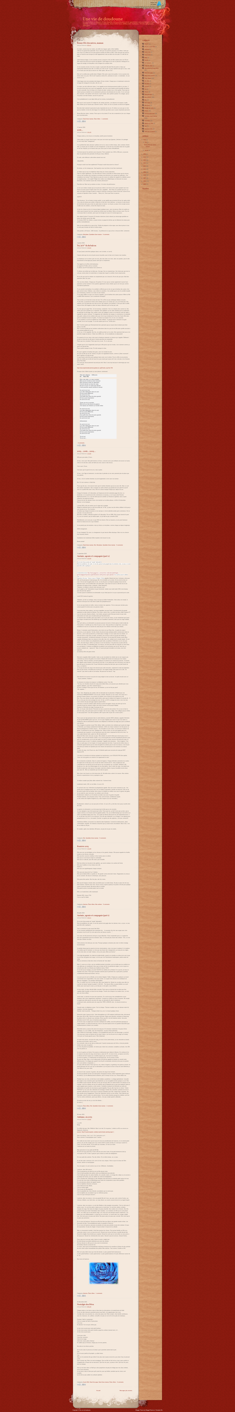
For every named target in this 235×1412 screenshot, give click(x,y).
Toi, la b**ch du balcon (86, 246)
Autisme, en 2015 (84, 1117)
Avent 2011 (148, 52)
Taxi (146, 126)
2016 (144, 139)
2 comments (109, 1106)
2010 (144, 169)
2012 (144, 163)
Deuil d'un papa (94, 1382)
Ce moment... (148, 63)
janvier (146, 150)
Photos (146, 110)
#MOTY (147, 44)
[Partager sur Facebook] (83, 121)
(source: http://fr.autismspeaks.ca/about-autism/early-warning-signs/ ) (95, 1132)
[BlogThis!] (80, 121)
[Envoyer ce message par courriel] (78, 121)
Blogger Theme (140, 1410)
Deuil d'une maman (88, 119)
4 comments (81, 443)
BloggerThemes (149, 1410)
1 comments (104, 119)
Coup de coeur (148, 65)
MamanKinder (148, 94)
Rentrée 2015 (83, 846)
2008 (144, 175)
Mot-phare (85, 234)
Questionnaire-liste (149, 113)
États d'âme (97, 119)
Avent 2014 (86, 1382)
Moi (95, 545)
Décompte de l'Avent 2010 (152, 68)
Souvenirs (147, 120)
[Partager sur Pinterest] (85, 121)
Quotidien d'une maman (95, 234)
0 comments (106, 234)
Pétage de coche (149, 108)
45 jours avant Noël (150, 46)
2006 (144, 181)
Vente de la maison (150, 131)
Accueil (98, 1390)
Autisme (85, 904)
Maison (146, 92)
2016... (80, 130)
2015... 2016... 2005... (86, 451)
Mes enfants (98, 904)
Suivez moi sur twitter (154, 3)
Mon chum (147, 102)
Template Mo (159, 1410)
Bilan (146, 57)
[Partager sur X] (81, 121)
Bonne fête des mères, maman (90, 43)
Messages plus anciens (126, 1390)
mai (146, 142)
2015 (144, 154)
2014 (144, 157)
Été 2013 (147, 83)
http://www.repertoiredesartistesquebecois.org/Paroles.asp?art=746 (95, 368)
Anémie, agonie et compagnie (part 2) (93, 556)
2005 (144, 184)
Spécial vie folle (149, 123)
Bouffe (146, 60)
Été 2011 (147, 81)
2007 (144, 178)
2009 (144, 172)
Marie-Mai (86, 376)
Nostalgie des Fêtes (85, 1304)
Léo (146, 89)
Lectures (147, 86)
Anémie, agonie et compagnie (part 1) (93, 916)
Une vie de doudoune (84, 1410)
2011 (144, 166)
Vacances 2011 (149, 129)
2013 (144, 160)
